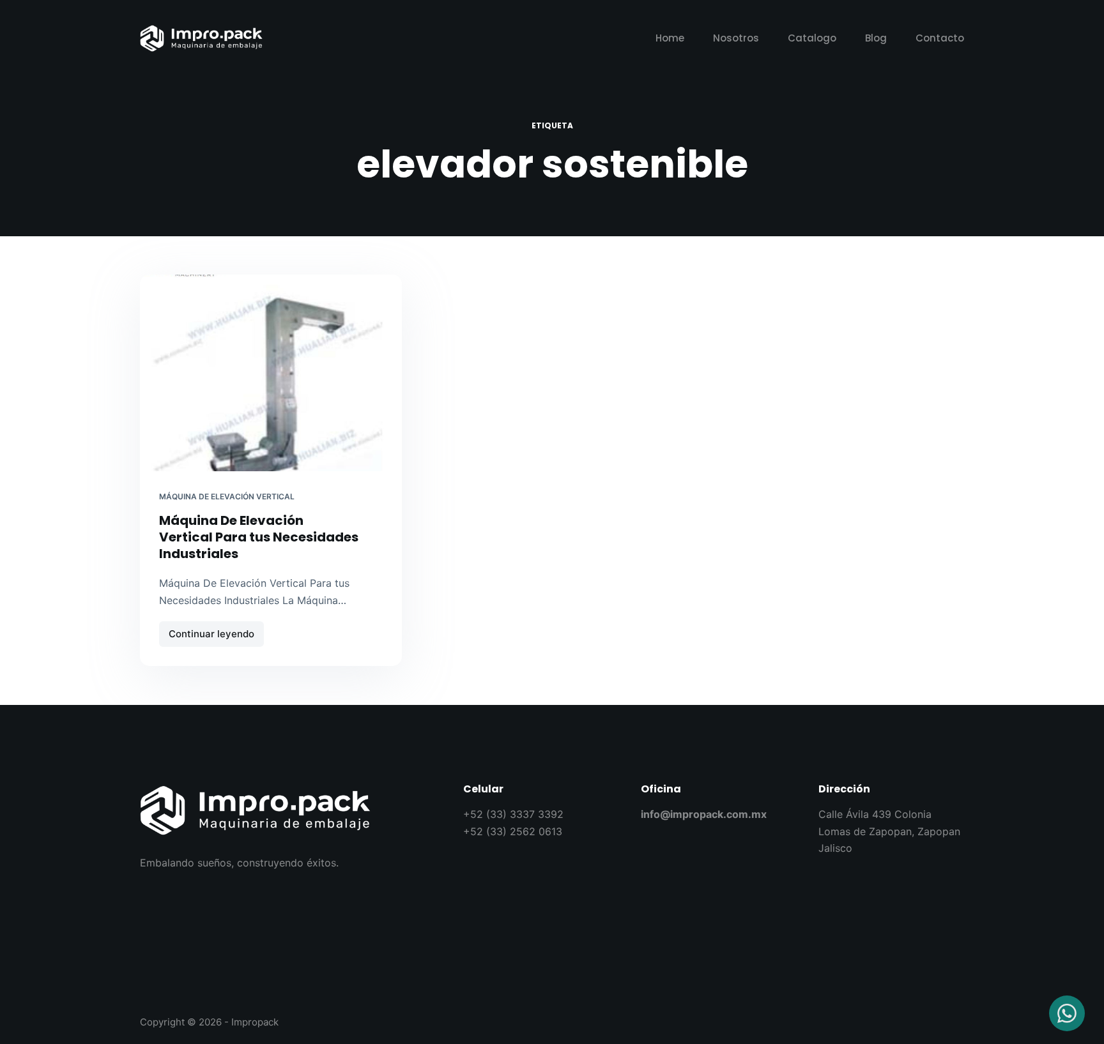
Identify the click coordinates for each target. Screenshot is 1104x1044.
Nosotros (736, 38)
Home (670, 38)
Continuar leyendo (216, 630)
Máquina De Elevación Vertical (227, 496)
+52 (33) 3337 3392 (513, 814)
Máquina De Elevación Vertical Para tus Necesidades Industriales (258, 537)
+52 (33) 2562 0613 (512, 831)
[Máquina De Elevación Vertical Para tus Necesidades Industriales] (271, 373)
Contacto (940, 38)
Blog (876, 38)
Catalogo (812, 38)
